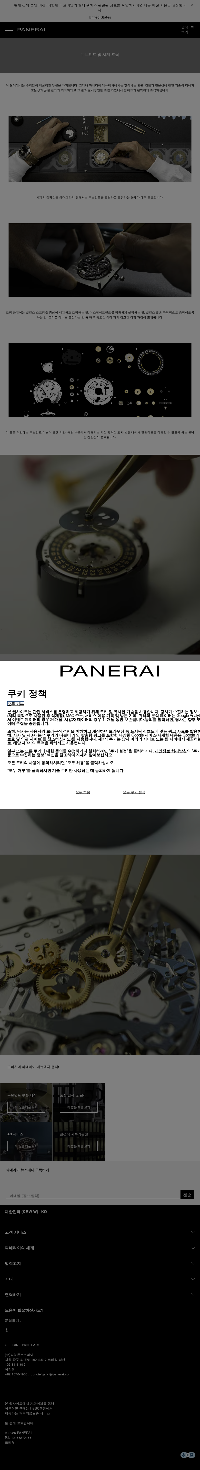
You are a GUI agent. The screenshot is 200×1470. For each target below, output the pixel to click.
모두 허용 (83, 792)
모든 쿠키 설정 (134, 792)
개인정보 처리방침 (171, 750)
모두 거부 (15, 703)
